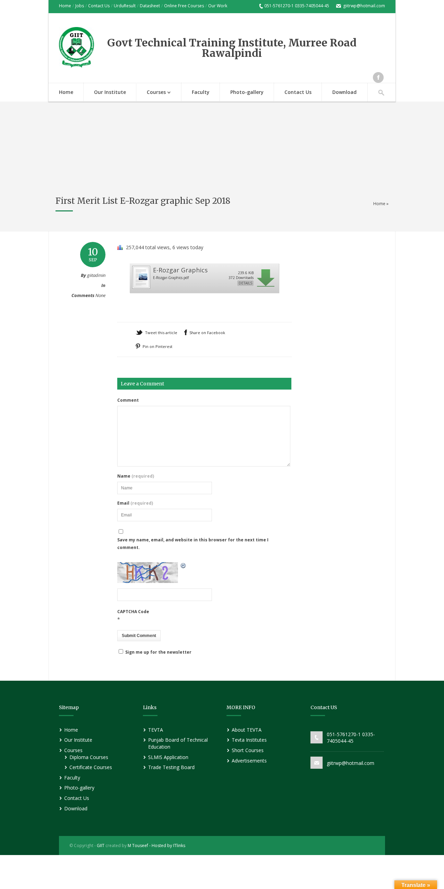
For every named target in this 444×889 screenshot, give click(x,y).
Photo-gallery (247, 92)
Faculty (201, 92)
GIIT (100, 845)
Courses (151, 93)
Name (135, 476)
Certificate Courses (90, 767)
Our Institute (110, 92)
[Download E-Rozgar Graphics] (140, 287)
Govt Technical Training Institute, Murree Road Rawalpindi (232, 48)
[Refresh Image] (183, 566)
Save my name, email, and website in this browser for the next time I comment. (192, 543)
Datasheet (150, 6)
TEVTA (155, 729)
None (100, 295)
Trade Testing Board (171, 767)
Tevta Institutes (249, 740)
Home (65, 6)
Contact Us (99, 6)
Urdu (119, 6)
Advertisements (249, 760)
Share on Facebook (207, 332)
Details (245, 283)
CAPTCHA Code (133, 612)
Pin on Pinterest (157, 346)
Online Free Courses (184, 6)
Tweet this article (161, 332)
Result (130, 6)
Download (344, 92)
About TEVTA (247, 729)
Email (135, 503)
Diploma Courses (88, 757)
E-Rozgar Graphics (180, 270)
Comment (128, 400)
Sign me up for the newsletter (157, 652)
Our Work (217, 6)
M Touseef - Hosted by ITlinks (156, 845)
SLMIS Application (168, 757)
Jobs (79, 6)
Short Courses (248, 750)
